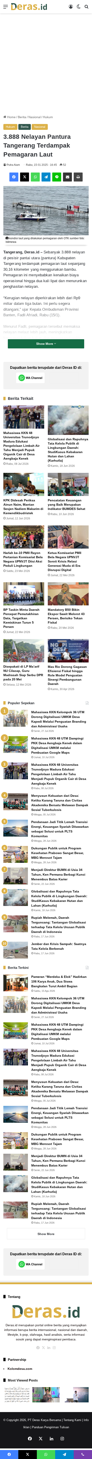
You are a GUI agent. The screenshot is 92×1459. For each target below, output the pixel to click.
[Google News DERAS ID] (63, 377)
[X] (24, 177)
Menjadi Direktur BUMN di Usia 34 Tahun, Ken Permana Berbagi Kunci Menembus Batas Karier (58, 874)
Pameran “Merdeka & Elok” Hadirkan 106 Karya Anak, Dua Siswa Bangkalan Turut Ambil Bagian (59, 981)
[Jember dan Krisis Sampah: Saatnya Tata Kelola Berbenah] (15, 950)
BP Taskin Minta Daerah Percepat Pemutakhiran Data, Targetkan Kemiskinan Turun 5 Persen (21, 618)
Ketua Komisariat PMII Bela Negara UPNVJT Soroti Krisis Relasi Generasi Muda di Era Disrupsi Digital (64, 561)
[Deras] (29, 6)
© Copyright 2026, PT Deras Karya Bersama (32, 1420)
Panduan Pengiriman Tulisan (50, 1427)
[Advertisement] (46, 64)
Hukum (48, 117)
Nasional (34, 117)
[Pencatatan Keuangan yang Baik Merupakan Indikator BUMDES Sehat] (68, 484)
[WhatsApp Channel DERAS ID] (30, 377)
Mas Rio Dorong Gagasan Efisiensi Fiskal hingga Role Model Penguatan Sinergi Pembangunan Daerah (67, 675)
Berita (22, 117)
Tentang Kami (72, 1420)
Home (11, 117)
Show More (45, 343)
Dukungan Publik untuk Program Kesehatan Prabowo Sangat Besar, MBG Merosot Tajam (57, 852)
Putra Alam (13, 164)
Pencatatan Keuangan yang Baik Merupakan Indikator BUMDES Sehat (66, 504)
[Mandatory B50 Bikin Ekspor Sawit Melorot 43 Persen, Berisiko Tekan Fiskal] (68, 593)
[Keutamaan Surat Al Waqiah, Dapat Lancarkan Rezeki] (17, 1395)
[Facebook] (13, 177)
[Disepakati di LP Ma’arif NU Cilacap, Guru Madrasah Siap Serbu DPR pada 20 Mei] (23, 650)
